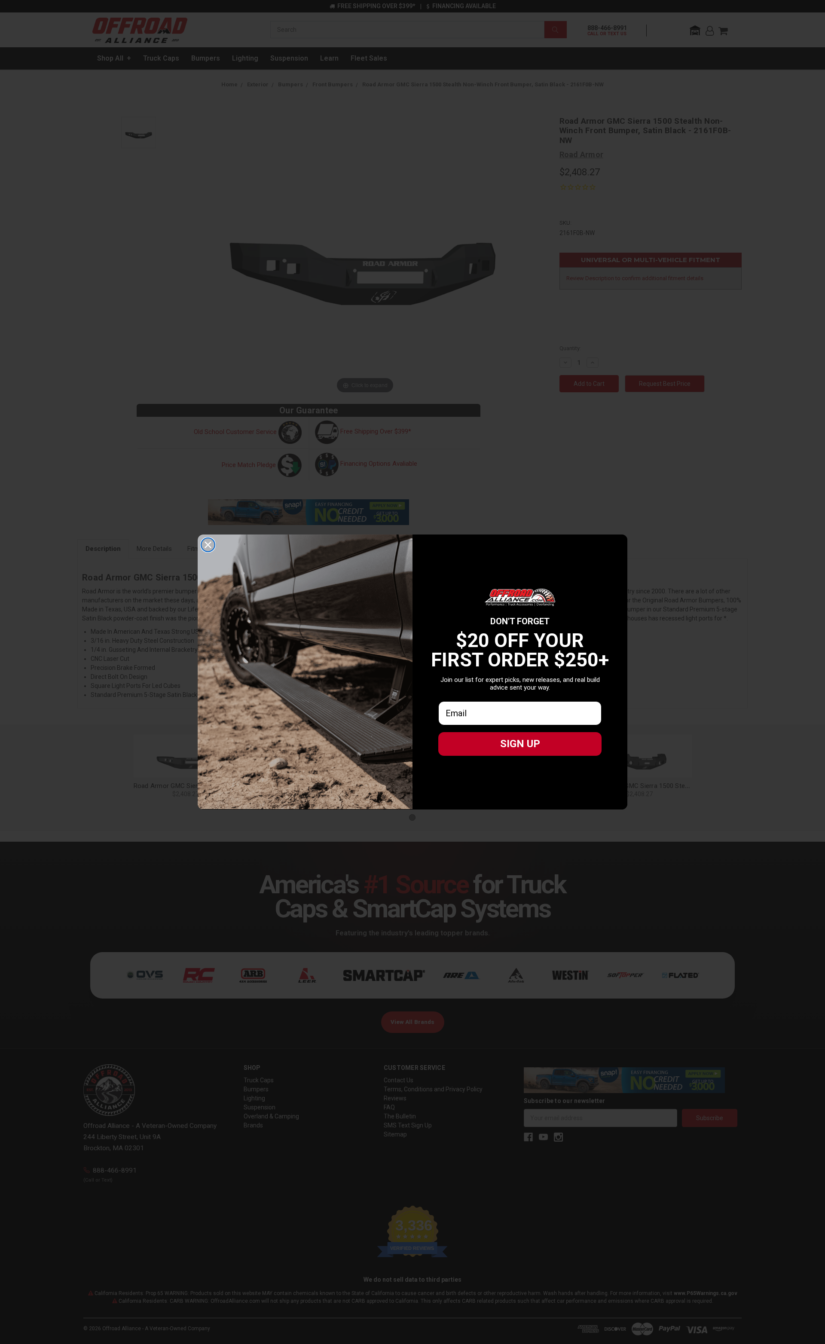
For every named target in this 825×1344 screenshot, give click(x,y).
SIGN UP (520, 744)
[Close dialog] (208, 545)
